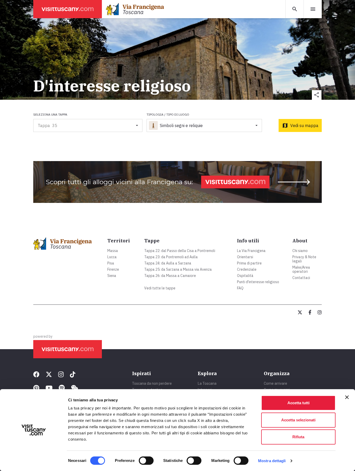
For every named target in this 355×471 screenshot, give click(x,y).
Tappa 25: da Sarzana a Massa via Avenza (178, 269)
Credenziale (247, 269)
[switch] (146, 460)
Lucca (112, 257)
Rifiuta (298, 437)
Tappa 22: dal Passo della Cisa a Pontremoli (179, 250)
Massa (112, 250)
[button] (316, 95)
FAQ (240, 288)
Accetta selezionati (298, 420)
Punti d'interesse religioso (258, 282)
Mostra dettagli (272, 461)
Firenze (113, 269)
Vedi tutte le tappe (159, 288)
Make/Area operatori (301, 269)
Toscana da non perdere (152, 383)
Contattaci (301, 277)
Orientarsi (245, 257)
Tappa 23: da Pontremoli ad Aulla (171, 257)
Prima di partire (249, 263)
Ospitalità (245, 275)
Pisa (110, 263)
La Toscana (207, 383)
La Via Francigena (251, 250)
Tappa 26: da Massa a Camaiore (170, 275)
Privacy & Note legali (304, 259)
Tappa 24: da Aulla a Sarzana (167, 263)
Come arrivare (275, 383)
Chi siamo (300, 250)
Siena (111, 275)
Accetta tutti (298, 403)
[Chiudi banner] (347, 397)
